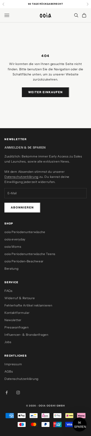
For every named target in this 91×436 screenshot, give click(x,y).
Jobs (7, 342)
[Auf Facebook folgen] (6, 392)
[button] (79, 424)
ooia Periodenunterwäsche (24, 232)
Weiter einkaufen (45, 92)
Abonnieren (22, 207)
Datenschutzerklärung (21, 177)
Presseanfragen (16, 327)
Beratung (11, 269)
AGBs (8, 371)
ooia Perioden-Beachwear (24, 261)
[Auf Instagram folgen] (18, 392)
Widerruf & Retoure (19, 298)
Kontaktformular (17, 313)
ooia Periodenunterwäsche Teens (29, 254)
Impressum (13, 364)
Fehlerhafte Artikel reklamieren (28, 305)
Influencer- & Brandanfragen (26, 335)
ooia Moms (12, 247)
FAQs (8, 291)
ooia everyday (14, 239)
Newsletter (12, 320)
